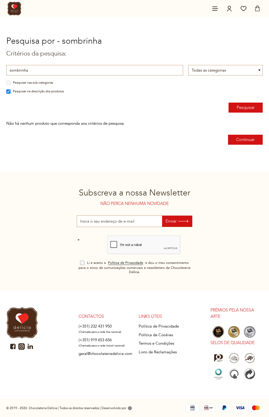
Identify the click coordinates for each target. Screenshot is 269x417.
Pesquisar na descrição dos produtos (38, 91)
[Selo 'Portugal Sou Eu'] (218, 358)
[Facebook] (12, 346)
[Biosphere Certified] (218, 374)
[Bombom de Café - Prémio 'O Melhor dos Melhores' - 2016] (218, 332)
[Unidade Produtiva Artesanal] (234, 374)
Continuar (245, 139)
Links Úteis (150, 316)
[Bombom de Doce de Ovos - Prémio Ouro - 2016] (234, 332)
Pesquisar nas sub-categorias (32, 82)
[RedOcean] (130, 408)
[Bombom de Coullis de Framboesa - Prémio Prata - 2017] (250, 332)
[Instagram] (21, 346)
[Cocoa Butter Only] (234, 358)
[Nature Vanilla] (250, 358)
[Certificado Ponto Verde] (250, 374)
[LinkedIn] (30, 346)
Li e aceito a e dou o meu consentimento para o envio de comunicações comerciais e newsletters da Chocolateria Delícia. (134, 267)
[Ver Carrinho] (257, 8)
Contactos (91, 316)
